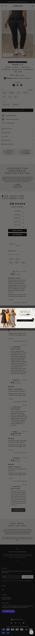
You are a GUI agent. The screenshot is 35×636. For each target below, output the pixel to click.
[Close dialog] (34, 309)
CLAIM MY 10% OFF (25, 320)
